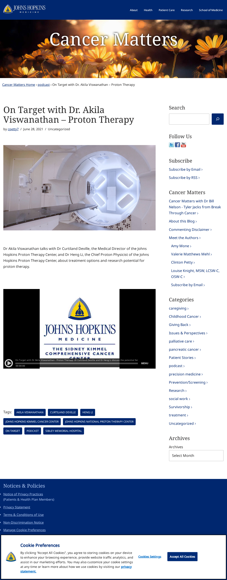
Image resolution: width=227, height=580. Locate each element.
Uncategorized (181, 423)
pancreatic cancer (184, 349)
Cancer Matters (113, 39)
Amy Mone (180, 245)
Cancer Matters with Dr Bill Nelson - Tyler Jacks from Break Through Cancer (195, 207)
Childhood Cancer (184, 316)
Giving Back (178, 324)
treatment (177, 415)
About (134, 10)
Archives (176, 446)
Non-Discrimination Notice (23, 522)
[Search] (218, 119)
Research (187, 10)
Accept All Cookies (182, 557)
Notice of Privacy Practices (23, 494)
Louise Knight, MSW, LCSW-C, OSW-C (195, 273)
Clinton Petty (182, 262)
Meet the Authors (183, 237)
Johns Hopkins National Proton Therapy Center (99, 421)
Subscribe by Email (184, 169)
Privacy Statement (16, 507)
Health (148, 10)
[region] (113, 557)
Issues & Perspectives (187, 333)
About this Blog (182, 221)
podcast (44, 84)
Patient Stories (181, 357)
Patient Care (167, 10)
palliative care (180, 341)
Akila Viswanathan (29, 412)
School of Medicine (211, 10)
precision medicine (185, 374)
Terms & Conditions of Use (23, 515)
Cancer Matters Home (18, 84)
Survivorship (179, 406)
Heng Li (87, 412)
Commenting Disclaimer (189, 229)
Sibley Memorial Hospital (63, 431)
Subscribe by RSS (183, 177)
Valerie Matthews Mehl (190, 254)
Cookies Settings (149, 557)
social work (178, 398)
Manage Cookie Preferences (24, 530)
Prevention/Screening (187, 382)
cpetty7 (13, 129)
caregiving (177, 308)
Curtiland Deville (63, 412)
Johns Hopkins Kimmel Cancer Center (32, 421)
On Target (13, 431)
